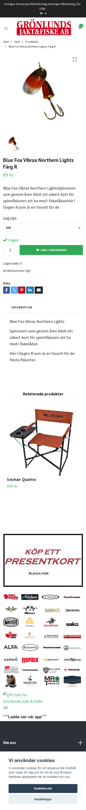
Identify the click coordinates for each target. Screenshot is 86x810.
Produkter (32, 62)
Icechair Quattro (21, 499)
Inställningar (43, 799)
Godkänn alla (43, 788)
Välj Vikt (10, 239)
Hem (6, 62)
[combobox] (43, 248)
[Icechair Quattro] (43, 463)
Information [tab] (21, 328)
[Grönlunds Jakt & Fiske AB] (43, 38)
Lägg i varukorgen (54, 270)
